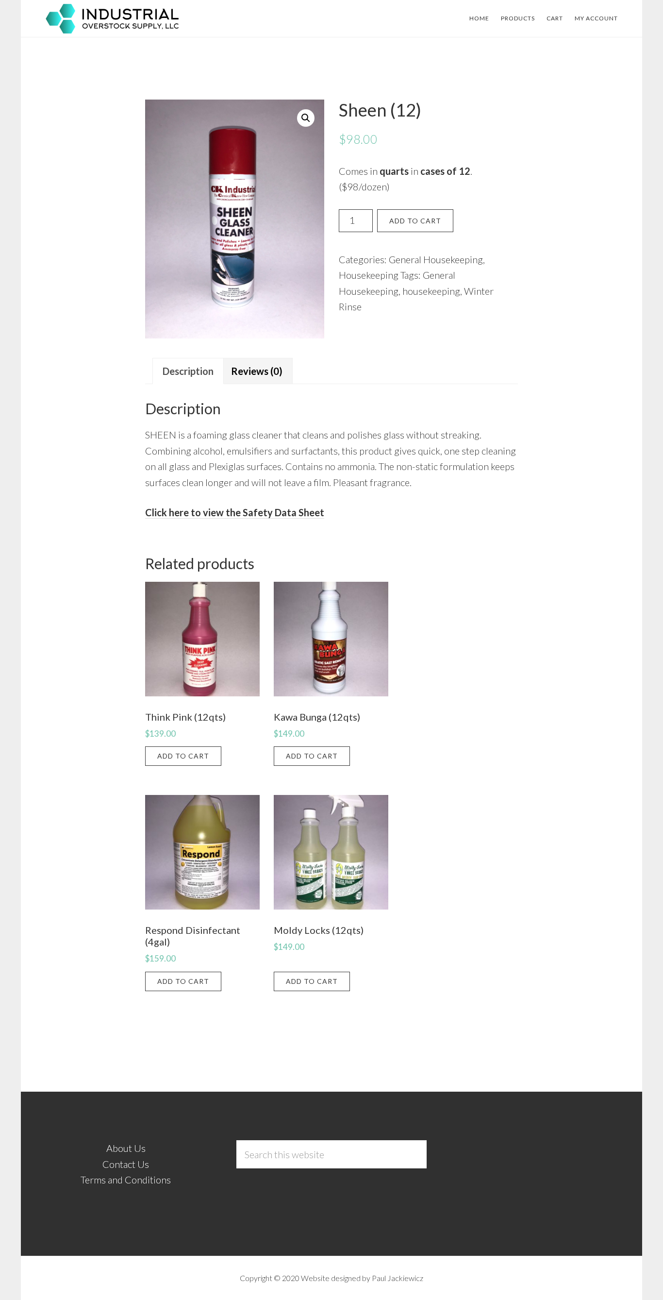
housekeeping (431, 291)
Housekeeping (368, 275)
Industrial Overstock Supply (113, 18)
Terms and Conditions (126, 1179)
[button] (306, 118)
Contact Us (125, 1164)
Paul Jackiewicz (397, 1278)
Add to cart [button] (183, 756)
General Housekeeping (436, 259)
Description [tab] (188, 371)
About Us (126, 1148)
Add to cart (415, 221)
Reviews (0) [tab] (256, 371)
